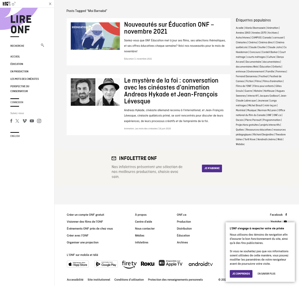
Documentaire (253, 62)
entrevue (241, 71)
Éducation (16, 64)
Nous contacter (145, 228)
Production (184, 221)
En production (19, 71)
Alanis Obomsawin (255, 28)
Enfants (277, 67)
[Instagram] (39, 121)
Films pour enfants (263, 86)
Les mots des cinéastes (24, 79)
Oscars (239, 120)
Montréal (241, 110)
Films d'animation (272, 81)
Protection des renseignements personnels (175, 279)
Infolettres (141, 242)
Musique (251, 110)
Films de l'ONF (243, 86)
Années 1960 (243, 33)
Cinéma (252, 42)
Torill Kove (250, 139)
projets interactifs (270, 125)
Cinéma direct (266, 42)
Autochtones (243, 37)
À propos (141, 214)
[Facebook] (11, 121)
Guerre (248, 91)
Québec (240, 130)
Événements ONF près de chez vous (90, 228)
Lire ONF (21, 25)
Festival (263, 76)
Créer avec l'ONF (78, 235)
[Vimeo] (24, 121)
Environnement (255, 71)
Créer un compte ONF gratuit (85, 214)
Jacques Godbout (269, 96)
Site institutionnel (99, 279)
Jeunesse (263, 100)
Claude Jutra (275, 47)
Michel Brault (255, 105)
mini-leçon (270, 105)
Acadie (239, 28)
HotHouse (269, 91)
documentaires (271, 62)
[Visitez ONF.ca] (23, 4)
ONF (269, 115)
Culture (271, 57)
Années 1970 (259, 33)
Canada (267, 37)
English (15, 136)
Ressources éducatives (259, 130)
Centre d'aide (143, 221)
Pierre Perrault (253, 120)
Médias (139, 235)
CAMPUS (256, 37)
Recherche (17, 46)
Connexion (16, 102)
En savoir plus (266, 273)
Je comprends (241, 273)
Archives (273, 33)
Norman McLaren (267, 110)
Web (279, 139)
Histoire (258, 91)
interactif (253, 96)
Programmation (271, 120)
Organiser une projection (82, 242)
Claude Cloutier (257, 47)
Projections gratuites (247, 125)
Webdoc (240, 144)
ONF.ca (277, 115)
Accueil (15, 56)
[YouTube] (32, 121)
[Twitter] (17, 121)
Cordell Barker (270, 52)
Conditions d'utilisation (129, 279)
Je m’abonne (212, 168)
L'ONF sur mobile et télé (82, 255)
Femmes (281, 71)
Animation (272, 28)
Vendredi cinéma (266, 139)
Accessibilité (75, 279)
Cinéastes (241, 42)
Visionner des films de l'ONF (85, 221)
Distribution (184, 228)
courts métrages (256, 57)
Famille (270, 71)
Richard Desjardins (263, 134)
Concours (255, 52)
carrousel (278, 37)
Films (258, 81)
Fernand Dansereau (246, 76)
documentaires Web (247, 67)
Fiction (249, 81)
